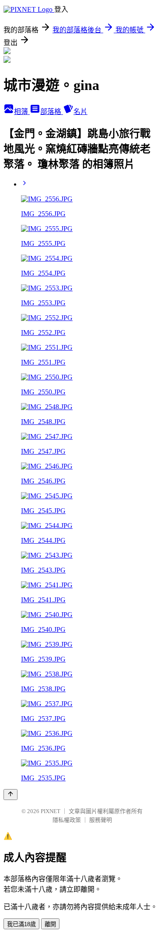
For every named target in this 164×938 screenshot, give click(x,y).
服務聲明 (100, 820)
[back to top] (10, 794)
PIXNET (50, 811)
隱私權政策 (66, 820)
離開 (50, 924)
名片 (80, 111)
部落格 (51, 111)
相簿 (22, 111)
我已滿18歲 (21, 924)
